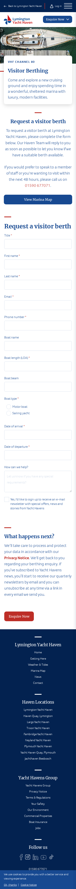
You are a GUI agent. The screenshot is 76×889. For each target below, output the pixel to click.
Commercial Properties (38, 816)
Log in (58, 6)
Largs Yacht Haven (38, 722)
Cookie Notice (29, 885)
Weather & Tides (38, 665)
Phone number (15, 317)
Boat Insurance (38, 822)
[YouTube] (43, 857)
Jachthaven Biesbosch (38, 759)
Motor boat (19, 407)
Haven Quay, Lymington (38, 716)
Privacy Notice (16, 558)
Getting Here (38, 659)
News (38, 677)
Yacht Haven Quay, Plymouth (38, 752)
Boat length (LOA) (17, 358)
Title (8, 235)
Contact (38, 683)
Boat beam (11, 378)
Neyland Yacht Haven (38, 740)
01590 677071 (37, 185)
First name (12, 256)
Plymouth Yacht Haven (38, 746)
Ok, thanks (10, 885)
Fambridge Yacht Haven (38, 734)
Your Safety (38, 804)
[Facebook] (21, 857)
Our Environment (38, 810)
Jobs (38, 828)
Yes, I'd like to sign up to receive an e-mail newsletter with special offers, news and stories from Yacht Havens (37, 503)
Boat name (11, 337)
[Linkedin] (35, 857)
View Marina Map (38, 200)
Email (9, 296)
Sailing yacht (21, 413)
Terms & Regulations (38, 797)
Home (38, 652)
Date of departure (17, 446)
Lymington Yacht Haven (38, 710)
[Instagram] (27, 857)
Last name (12, 276)
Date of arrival (14, 426)
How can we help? (16, 467)
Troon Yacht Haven (38, 728)
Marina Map (38, 671)
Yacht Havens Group (38, 785)
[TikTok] (51, 857)
